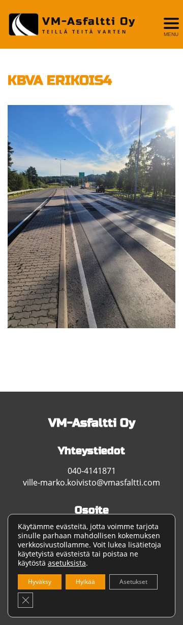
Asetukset (133, 581)
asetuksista (67, 563)
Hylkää (85, 581)
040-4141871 (92, 470)
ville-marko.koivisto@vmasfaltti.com (91, 482)
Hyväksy (39, 581)
